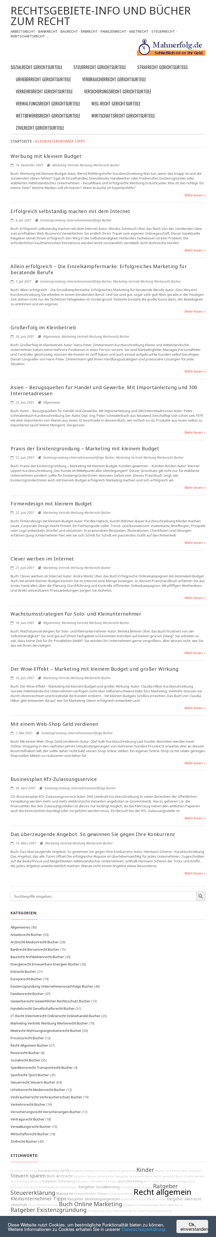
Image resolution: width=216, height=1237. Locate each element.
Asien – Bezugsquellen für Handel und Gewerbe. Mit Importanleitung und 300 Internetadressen (104, 390)
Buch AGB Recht (171, 1205)
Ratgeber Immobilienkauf (141, 1205)
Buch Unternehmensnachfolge (165, 1181)
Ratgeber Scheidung (58, 1181)
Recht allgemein (162, 1192)
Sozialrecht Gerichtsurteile (36, 67)
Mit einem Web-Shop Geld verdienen (54, 724)
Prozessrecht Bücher (27, 1038)
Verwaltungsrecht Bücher (31, 1126)
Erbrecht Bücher (23, 971)
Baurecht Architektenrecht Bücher (37, 956)
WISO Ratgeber (191, 1171)
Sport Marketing (130, 1181)
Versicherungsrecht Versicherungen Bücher (46, 1111)
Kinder (145, 1169)
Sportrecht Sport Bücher (30, 1074)
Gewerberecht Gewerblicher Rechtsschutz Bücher (50, 1001)
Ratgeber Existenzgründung (49, 1210)
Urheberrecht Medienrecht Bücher (38, 1089)
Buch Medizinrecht (152, 1199)
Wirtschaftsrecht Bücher (30, 1134)
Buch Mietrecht (117, 1211)
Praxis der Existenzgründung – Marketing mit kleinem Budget (85, 448)
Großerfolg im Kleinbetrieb (43, 327)
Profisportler (96, 1211)
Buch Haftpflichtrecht (43, 1205)
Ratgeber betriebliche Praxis (96, 1181)
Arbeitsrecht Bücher (26, 934)
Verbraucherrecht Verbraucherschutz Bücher (46, 1097)
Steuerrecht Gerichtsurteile (99, 67)
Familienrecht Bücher (27, 993)
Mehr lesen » (195, 195)
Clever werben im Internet (42, 558)
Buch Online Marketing (90, 1204)
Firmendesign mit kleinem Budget (51, 503)
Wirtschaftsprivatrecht (26, 1181)
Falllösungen (68, 1187)
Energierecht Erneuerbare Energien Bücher (45, 964)
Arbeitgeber (106, 1176)
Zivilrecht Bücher (24, 1141)
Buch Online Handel (190, 1176)
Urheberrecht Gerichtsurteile (43, 79)
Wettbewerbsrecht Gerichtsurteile (48, 116)
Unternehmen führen (91, 1193)
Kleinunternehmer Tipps (38, 1198)
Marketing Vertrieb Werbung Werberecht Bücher (86, 165)
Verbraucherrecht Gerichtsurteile (114, 79)
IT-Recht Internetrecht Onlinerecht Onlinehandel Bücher (55, 1015)
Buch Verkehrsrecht (45, 1187)
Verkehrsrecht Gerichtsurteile (44, 91)
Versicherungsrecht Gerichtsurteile (117, 91)
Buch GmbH (137, 1211)
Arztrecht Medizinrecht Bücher (35, 942)
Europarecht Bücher (26, 979)
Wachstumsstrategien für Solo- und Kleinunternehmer (76, 614)
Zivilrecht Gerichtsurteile (40, 128)
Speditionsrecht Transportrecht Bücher (42, 1067)
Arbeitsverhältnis (121, 1194)
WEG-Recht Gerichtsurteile (115, 103)
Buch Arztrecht (59, 1175)
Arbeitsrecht (129, 1199)
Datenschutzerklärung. (144, 1229)
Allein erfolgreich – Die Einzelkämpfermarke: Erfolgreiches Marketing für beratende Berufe (99, 269)
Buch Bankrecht (124, 1171)
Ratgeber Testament (129, 1176)
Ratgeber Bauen (84, 1176)
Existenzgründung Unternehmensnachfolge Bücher (76, 220)
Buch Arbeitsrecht (159, 1211)
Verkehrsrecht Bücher (28, 1104)
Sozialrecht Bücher (25, 1060)
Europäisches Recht (53, 1170)
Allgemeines (51, 336)
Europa (107, 1171)
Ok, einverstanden (194, 1226)
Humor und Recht (167, 1171)
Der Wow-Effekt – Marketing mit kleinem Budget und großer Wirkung (94, 669)
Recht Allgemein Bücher (29, 1045)
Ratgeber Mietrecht (184, 1198)
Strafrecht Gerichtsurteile (162, 67)
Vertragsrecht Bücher (28, 1119)
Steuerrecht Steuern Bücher (33, 1082)
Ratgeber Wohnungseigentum (93, 1198)
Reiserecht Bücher (25, 1052)
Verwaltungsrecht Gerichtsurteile (48, 103)
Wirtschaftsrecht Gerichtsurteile (123, 116)
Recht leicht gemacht (160, 1176)
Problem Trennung (24, 1171)
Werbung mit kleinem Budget (46, 156)
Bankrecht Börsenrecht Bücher (35, 949)
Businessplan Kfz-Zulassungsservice (54, 779)
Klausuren (64, 1193)
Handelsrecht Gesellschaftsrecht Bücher (43, 1008)
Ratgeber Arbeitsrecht (86, 1171)
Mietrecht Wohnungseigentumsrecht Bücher (46, 1030)
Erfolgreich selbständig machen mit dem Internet (70, 211)
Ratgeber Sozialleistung (99, 1186)
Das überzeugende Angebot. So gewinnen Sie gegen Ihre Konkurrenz (93, 834)
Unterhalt (19, 1204)
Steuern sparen (28, 1175)
